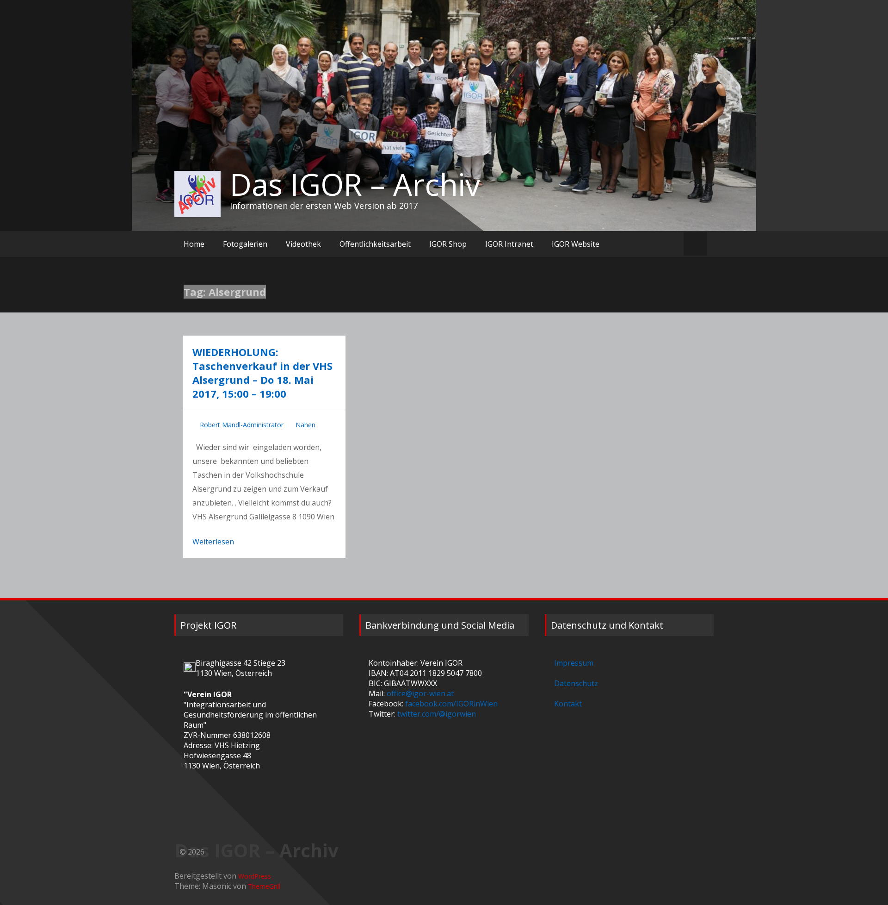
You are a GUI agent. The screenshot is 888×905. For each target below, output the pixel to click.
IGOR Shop (448, 244)
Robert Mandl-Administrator (242, 424)
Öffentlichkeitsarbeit (375, 244)
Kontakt (568, 704)
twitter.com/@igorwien (436, 714)
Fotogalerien (245, 244)
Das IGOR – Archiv (355, 184)
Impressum (573, 663)
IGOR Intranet (509, 244)
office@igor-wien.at (420, 693)
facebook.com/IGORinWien (451, 704)
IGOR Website (575, 244)
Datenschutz (576, 683)
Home (194, 244)
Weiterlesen (213, 542)
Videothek (303, 244)
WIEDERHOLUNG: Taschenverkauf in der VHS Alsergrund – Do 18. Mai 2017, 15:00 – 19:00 (262, 372)
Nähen (305, 424)
